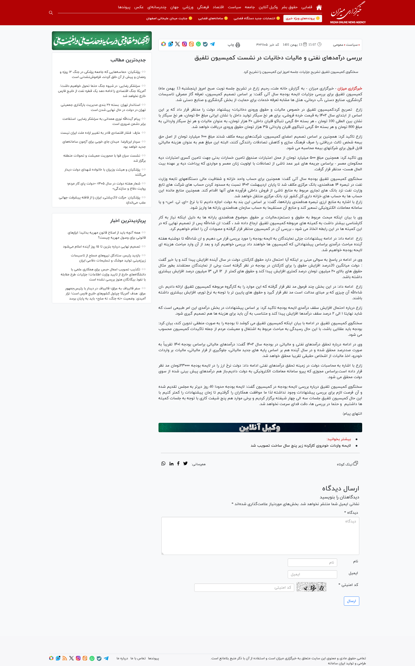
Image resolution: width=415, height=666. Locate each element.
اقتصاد (218, 7)
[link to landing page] (348, 12)
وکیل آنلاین (268, 7)
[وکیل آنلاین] (260, 427)
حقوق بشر (289, 7)
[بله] (205, 46)
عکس (139, 7)
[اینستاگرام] (184, 45)
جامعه (250, 7)
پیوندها (124, 7)
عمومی (338, 45)
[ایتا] (191, 45)
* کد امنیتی (348, 585)
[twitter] (185, 464)
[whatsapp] (163, 464)
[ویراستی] (170, 45)
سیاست (234, 7)
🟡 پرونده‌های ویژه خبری (303, 18)
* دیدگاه (351, 512)
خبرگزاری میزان (349, 88)
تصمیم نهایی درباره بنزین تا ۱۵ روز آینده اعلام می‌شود (101, 246)
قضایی (306, 7)
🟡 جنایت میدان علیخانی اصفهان (169, 18)
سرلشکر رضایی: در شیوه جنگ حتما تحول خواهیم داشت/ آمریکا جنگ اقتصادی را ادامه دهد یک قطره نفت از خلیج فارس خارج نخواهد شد (102, 91)
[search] (51, 13)
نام (355, 561)
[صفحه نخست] (319, 6)
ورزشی (188, 7)
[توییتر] (177, 45)
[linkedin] (171, 464)
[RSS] (64, 659)
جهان (174, 7)
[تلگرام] (212, 45)
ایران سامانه (336, 663)
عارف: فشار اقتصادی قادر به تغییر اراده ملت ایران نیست (100, 133)
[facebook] (178, 464)
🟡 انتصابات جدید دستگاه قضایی (257, 18)
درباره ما (122, 658)
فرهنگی (203, 7)
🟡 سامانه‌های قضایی (213, 18)
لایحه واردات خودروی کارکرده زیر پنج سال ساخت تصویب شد (301, 445)
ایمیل (353, 573)
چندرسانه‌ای (156, 7)
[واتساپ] (198, 45)
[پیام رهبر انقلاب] (102, 40)
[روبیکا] (163, 45)
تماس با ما (138, 658)
